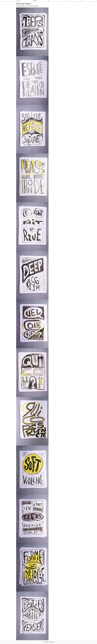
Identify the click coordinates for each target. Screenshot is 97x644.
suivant (94, 10)
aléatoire (35, 0)
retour (18, 0)
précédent (3, 10)
